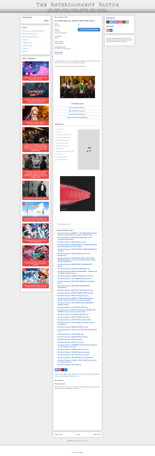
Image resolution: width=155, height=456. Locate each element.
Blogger (81, 452)
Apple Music (67, 48)
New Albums (65, 376)
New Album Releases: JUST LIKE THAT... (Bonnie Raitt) (74, 320)
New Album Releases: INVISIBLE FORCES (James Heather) (75, 276)
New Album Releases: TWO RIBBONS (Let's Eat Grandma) (75, 357)
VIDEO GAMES (102, 11)
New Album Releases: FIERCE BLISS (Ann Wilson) (73, 337)
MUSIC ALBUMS (90, 11)
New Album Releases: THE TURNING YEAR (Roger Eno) (74, 278)
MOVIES (65, 9)
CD (55, 48)
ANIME (92, 9)
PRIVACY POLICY (27, 45)
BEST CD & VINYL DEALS (29, 34)
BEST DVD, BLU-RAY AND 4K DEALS (33, 31)
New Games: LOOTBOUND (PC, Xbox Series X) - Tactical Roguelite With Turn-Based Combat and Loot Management (35, 101)
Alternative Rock (76, 374)
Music (60, 376)
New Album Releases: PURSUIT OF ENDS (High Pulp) (74, 268)
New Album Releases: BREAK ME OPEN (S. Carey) (73, 327)
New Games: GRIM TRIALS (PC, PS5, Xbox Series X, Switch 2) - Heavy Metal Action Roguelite (35, 263)
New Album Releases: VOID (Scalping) (69, 364)
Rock (77, 376)
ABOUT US (25, 51)
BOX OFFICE (101, 9)
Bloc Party (84, 374)
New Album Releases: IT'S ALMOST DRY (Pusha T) (73, 314)
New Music (72, 376)
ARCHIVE (25, 40)
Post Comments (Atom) (81, 440)
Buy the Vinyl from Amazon (77, 114)
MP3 (58, 48)
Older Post (96, 434)
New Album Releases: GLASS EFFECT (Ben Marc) (73, 307)
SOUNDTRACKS (77, 11)
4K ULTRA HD (65, 11)
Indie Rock (91, 374)
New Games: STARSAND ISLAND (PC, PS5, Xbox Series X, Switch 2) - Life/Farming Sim (35, 219)
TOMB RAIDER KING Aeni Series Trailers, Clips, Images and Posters (35, 241)
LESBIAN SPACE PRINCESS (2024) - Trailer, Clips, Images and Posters (35, 78)
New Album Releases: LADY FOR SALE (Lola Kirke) (73, 355)
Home (78, 434)
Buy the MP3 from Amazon (77, 111)
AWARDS (57, 9)
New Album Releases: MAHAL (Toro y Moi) (71, 342)
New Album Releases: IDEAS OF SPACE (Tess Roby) (73, 317)
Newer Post (58, 434)
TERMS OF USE (27, 43)
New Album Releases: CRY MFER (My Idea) (71, 334)
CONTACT (25, 48)
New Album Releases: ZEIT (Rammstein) (70, 339)
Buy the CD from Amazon (77, 107)
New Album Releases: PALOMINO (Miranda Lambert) (74, 352)
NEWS (50, 9)
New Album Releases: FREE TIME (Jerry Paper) (72, 242)
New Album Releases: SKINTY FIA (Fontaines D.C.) (73, 295)
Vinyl (61, 48)
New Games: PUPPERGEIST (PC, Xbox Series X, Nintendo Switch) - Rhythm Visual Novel (35, 286)
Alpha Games (68, 374)
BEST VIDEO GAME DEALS (30, 37)
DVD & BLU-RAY (52, 11)
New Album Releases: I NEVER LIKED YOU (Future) (73, 349)
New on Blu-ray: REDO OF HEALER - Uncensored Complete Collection (35, 123)
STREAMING (84, 9)
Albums (61, 374)
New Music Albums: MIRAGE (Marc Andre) (36, 198)
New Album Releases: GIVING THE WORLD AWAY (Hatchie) (75, 293)
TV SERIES (73, 9)
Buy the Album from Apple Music (77, 117)
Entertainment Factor (64, 224)
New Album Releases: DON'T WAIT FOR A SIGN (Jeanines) (75, 290)
